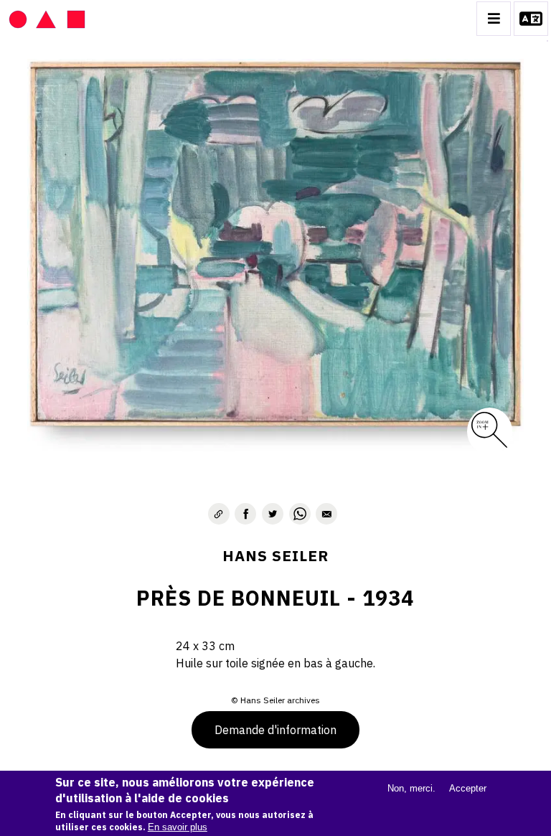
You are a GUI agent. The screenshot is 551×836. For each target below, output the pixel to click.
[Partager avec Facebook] (245, 514)
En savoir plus (177, 827)
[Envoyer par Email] (326, 514)
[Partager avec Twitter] (272, 514)
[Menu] (493, 18)
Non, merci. (411, 788)
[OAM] (47, 18)
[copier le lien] (219, 514)
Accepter (467, 788)
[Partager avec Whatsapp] (300, 514)
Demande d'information (275, 730)
